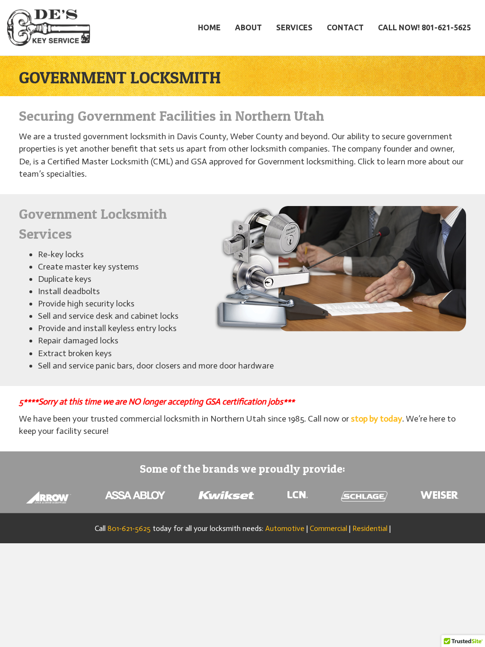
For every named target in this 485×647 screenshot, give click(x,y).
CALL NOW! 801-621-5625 (424, 27)
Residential (369, 528)
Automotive (285, 528)
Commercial (328, 528)
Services (294, 27)
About (248, 27)
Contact (345, 27)
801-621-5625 (129, 528)
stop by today (376, 418)
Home (209, 27)
